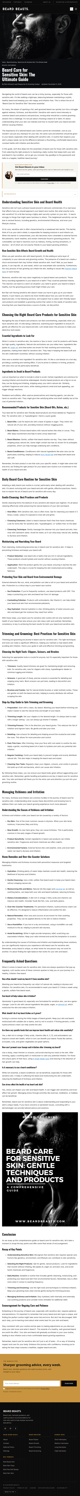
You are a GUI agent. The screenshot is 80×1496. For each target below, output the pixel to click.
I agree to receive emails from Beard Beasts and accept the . (44, 183)
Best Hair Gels (8, 1473)
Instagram (6, 2)
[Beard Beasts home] (15, 9)
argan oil (14, 348)
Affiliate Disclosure (46, 1488)
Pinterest (18, 2)
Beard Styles (33, 1439)
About (5, 1439)
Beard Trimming (35, 1447)
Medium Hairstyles (61, 1443)
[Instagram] (5, 1428)
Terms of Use (22, 1488)
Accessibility (62, 1488)
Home (4, 62)
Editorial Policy (8, 1447)
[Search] (71, 9)
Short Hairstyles (60, 1439)
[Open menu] (76, 9)
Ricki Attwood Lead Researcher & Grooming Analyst (22, 84)
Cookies (33, 1488)
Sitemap (6, 1451)
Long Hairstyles (60, 1447)
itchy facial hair (47, 455)
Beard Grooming (12, 62)
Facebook (28, 2)
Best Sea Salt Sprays (11, 1469)
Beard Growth (34, 1443)
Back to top (10, 1492)
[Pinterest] (10, 1428)
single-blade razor (41, 1059)
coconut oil (60, 889)
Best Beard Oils (9, 1462)
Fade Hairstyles (60, 1451)
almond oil (62, 1004)
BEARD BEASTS (12, 1411)
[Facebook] (16, 1428)
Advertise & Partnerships (67, 2)
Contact (6, 1443)
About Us (47, 2)
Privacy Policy (50, 183)
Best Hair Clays (8, 1466)
